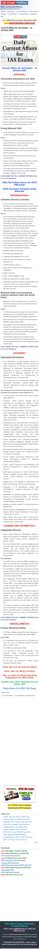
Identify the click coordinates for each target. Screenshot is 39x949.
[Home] (14, 4)
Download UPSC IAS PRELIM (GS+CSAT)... (17, 819)
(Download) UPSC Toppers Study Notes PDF (17, 822)
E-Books (3, 14)
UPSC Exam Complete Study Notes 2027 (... (17, 824)
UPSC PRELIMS (22, 11)
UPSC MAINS (33, 11)
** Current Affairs (7, 695)
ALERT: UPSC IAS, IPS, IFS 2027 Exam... (17, 817)
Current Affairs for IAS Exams (25, 695)
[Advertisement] (19, 719)
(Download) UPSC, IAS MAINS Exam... (15, 827)
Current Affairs (12, 14)
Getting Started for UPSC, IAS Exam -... (16, 829)
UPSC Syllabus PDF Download (10, 856)
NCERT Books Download (9, 865)
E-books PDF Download (10, 863)
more (36, 842)
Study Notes (11, 11)
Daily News (5, 692)
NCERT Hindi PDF (25, 865)
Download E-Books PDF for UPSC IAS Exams (18, 837)
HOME (3, 11)
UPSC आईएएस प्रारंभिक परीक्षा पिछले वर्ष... (15, 834)
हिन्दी (2, 16)
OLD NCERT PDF (7, 870)
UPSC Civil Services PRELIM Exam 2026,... (17, 832)
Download (33, 14)
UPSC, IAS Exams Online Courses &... (15, 840)
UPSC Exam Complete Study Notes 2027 (22, 20)
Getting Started (23, 14)
